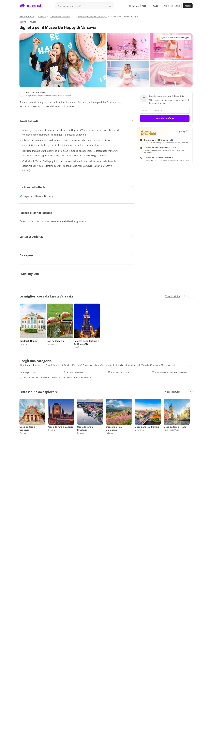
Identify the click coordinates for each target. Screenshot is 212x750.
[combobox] (84, 5)
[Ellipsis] (74, 17)
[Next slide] (190, 296)
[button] (62, 60)
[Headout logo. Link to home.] (30, 6)
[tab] (30, 365)
